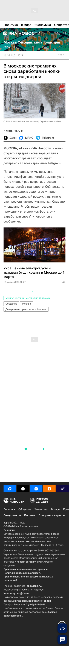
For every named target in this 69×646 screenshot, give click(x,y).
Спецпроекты (12, 515)
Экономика (41, 509)
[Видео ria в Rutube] (62, 488)
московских (12, 158)
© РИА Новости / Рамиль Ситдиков (21, 121)
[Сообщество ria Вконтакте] (36, 488)
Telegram (54, 163)
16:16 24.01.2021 (13, 55)
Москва (26, 303)
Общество (11, 303)
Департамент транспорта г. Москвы (26, 309)
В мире (55, 509)
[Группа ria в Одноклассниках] (49, 488)
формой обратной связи (36, 600)
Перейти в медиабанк (50, 121)
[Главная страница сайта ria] (21, 33)
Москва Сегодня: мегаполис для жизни (27, 298)
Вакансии (9, 530)
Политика (9, 509)
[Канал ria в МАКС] (10, 488)
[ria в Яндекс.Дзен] (23, 488)
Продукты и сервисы (52, 515)
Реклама (29, 515)
